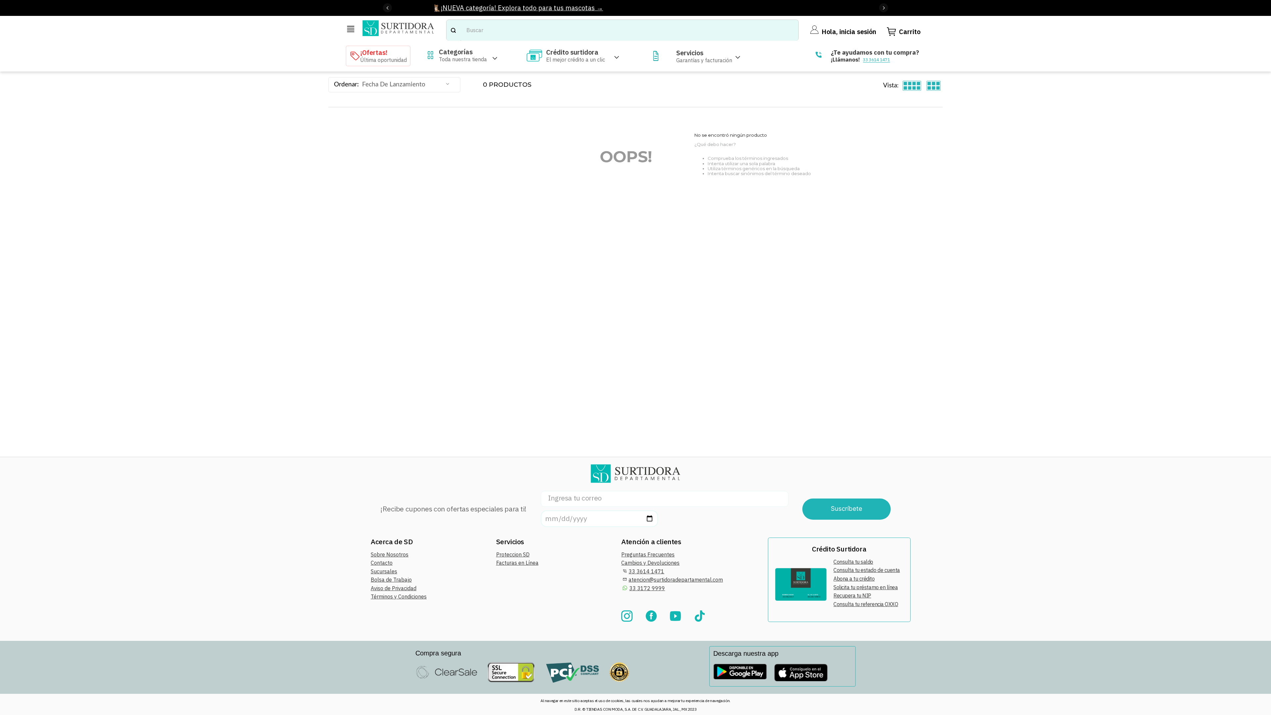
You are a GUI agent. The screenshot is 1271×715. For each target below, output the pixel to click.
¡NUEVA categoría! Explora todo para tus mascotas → (522, 8)
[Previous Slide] (387, 7)
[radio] (912, 85)
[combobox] (622, 30)
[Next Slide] (883, 7)
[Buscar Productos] (453, 30)
